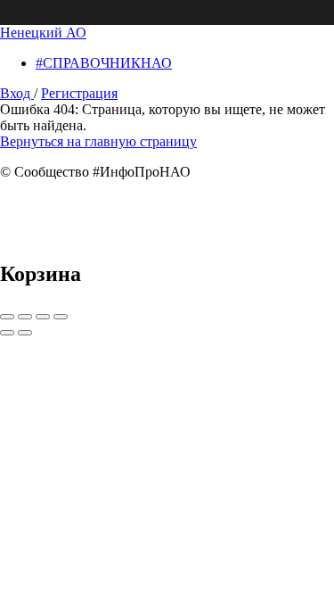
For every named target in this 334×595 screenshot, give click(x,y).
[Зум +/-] (60, 316)
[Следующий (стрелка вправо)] (25, 332)
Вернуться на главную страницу (98, 141)
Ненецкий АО (43, 32)
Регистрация (79, 93)
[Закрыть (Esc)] (7, 316)
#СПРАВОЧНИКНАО (104, 62)
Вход (17, 93)
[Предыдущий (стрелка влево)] (7, 332)
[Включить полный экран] (43, 316)
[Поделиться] (25, 316)
